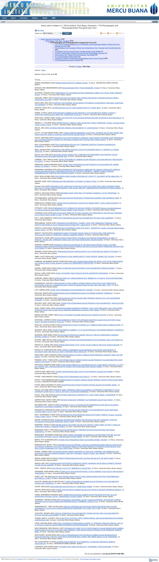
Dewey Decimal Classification (51, 39)
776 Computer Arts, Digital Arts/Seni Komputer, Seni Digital (74, 55)
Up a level (40, 30)
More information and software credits (90, 559)
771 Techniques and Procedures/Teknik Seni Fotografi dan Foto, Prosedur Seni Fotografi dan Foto (88, 48)
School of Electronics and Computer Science (49, 559)
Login (3, 22)
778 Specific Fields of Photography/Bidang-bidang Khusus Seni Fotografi (79, 58)
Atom (104, 33)
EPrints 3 (20, 559)
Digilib (44, 18)
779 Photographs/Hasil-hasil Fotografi (67, 60)
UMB (53, 18)
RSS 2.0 (121, 33)
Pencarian (23, 18)
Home (4, 18)
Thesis (43, 70)
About (13, 18)
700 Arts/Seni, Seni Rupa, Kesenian (57, 41)
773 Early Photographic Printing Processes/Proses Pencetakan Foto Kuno (80, 53)
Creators (79, 66)
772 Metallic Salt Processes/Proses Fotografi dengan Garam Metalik (78, 51)
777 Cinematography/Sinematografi (66, 57)
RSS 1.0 (112, 33)
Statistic (35, 18)
